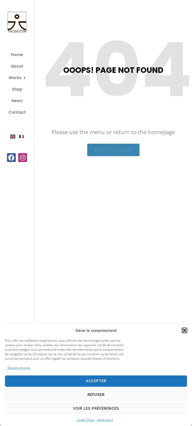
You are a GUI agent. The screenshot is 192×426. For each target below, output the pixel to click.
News (17, 101)
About (17, 66)
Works (15, 78)
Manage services (19, 367)
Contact (17, 112)
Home (17, 55)
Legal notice (105, 419)
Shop (17, 89)
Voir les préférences (96, 408)
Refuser (96, 394)
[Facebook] (11, 157)
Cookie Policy (85, 419)
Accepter (96, 381)
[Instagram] (22, 157)
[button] (184, 330)
